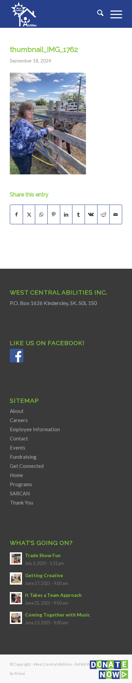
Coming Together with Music (57, 615)
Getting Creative (44, 575)
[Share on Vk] (91, 214)
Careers (19, 420)
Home (16, 475)
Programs (21, 484)
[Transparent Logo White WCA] (55, 13)
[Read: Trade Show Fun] (16, 558)
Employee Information (35, 429)
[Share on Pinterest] (54, 214)
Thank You (21, 502)
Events (17, 447)
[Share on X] (29, 214)
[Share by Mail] (116, 214)
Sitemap (24, 400)
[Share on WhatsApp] (41, 214)
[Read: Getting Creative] (16, 578)
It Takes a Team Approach (53, 595)
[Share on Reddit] (103, 214)
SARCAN (20, 493)
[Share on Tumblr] (78, 214)
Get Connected (27, 466)
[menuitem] (97, 13)
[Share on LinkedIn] (66, 214)
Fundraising (23, 457)
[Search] (97, 13)
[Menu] (113, 13)
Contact (19, 438)
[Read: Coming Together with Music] (16, 618)
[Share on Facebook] (16, 214)
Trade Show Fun (43, 555)
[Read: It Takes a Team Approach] (16, 598)
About (17, 411)
